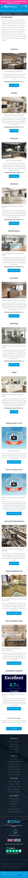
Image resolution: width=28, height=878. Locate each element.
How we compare (19, 14)
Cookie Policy (14, 804)
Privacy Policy (14, 801)
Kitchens (3, 10)
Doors (13, 10)
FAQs (14, 806)
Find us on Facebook (14, 781)
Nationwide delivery (6, 14)
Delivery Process (14, 744)
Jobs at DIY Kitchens (14, 774)
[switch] (23, 7)
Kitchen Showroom (14, 764)
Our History (14, 759)
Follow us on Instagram (14, 791)
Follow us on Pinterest (14, 789)
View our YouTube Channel (14, 786)
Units (8, 10)
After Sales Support (14, 747)
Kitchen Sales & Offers (14, 772)
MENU (2, 6)
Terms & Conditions (14, 798)
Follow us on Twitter (14, 784)
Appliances (19, 10)
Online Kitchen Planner (14, 766)
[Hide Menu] (10, 6)
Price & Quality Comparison (14, 761)
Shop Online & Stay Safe (14, 809)
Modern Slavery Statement (14, 811)
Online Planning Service (14, 769)
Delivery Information (14, 741)
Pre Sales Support (14, 749)
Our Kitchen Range (14, 752)
